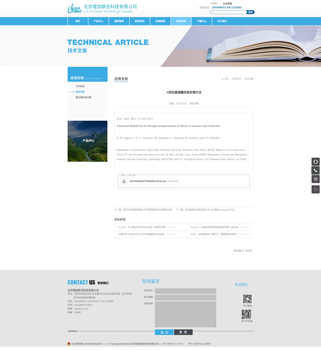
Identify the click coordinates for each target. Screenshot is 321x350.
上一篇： (143, 210)
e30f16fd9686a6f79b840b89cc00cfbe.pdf (147, 181)
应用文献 (248, 79)
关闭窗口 (238, 251)
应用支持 (236, 79)
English (214, 3)
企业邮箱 (227, 3)
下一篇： (205, 210)
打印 (249, 251)
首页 (77, 21)
